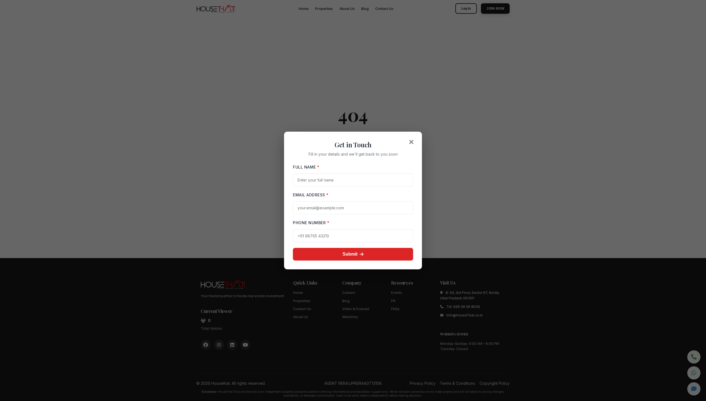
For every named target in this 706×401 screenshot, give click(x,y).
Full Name (306, 167)
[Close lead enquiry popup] (411, 142)
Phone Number (311, 222)
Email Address (311, 195)
